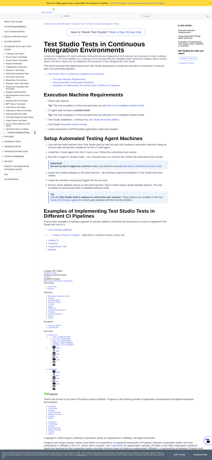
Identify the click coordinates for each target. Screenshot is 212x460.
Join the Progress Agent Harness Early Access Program (138, 3)
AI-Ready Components (64, 281)
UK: (61, 339)
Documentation (54, 300)
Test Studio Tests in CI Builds (82, 24)
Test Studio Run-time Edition (104, 119)
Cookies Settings (200, 455)
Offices (51, 418)
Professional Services (56, 310)
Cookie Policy (80, 455)
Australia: (63, 345)
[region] (106, 455)
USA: (62, 337)
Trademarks (117, 445)
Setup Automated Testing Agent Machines (73, 82)
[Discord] (54, 365)
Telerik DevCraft (50, 273)
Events (51, 316)
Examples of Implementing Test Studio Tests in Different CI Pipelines (86, 85)
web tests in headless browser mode (142, 166)
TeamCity (52, 243)
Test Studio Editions (14, 32)
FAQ (6, 174)
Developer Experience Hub (59, 296)
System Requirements (15, 27)
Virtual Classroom (55, 314)
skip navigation (46, 12)
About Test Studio (13, 22)
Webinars (52, 308)
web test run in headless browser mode (123, 105)
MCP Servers (49, 281)
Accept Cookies (179, 455)
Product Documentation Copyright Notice (16, 167)
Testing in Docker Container (66, 235)
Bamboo (52, 249)
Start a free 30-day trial (125, 32)
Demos (51, 298)
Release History (54, 302)
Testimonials (53, 327)
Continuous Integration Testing (18, 132)
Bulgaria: (63, 343)
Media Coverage (54, 414)
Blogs (50, 306)
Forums (51, 304)
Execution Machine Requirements (69, 79)
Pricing (51, 289)
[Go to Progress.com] (51, 395)
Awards (51, 410)
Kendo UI (47, 277)
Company (52, 406)
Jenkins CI (53, 240)
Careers (51, 416)
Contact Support (188, 58)
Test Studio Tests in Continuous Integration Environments (94, 47)
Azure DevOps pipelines (60, 230)
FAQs (50, 318)
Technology (52, 408)
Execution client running (73, 124)
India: (62, 341)
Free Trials (52, 287)
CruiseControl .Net (57, 246)
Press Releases (54, 412)
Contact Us (52, 335)
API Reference (11, 179)
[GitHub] (54, 363)
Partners (51, 312)
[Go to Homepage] (53, 12)
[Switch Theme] (208, 16)
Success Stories (54, 325)
